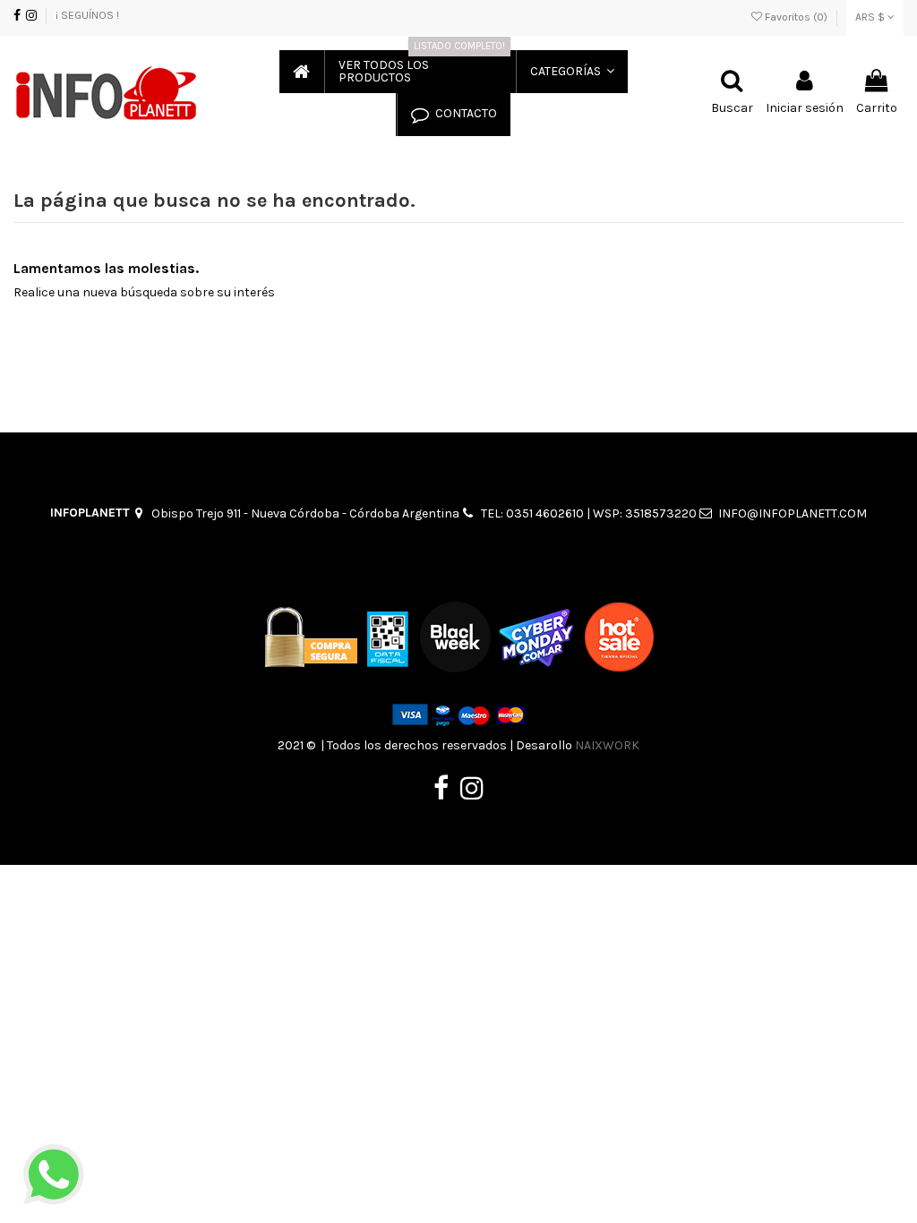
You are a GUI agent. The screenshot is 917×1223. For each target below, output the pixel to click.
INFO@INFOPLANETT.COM (792, 513)
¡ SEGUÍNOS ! (87, 15)
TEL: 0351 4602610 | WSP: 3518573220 (589, 513)
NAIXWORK (607, 745)
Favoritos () (796, 17)
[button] (571, 71)
